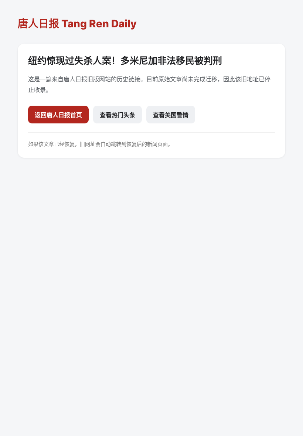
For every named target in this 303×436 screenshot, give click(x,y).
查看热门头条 (117, 115)
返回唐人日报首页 (58, 115)
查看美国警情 (170, 115)
